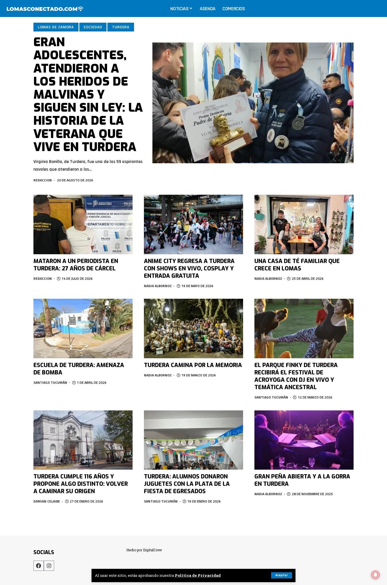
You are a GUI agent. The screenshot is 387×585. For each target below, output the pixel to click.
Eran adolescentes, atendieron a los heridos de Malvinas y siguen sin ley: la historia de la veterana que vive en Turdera (88, 94)
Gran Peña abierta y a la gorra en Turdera (302, 480)
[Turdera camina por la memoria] (193, 328)
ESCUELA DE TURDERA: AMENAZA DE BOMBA (78, 368)
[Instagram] (49, 566)
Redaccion (42, 180)
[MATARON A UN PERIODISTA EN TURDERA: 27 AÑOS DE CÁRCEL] (83, 224)
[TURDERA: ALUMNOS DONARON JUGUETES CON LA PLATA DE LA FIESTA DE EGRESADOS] (193, 440)
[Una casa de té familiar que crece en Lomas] (304, 224)
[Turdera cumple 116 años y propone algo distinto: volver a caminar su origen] (83, 440)
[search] (377, 8)
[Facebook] (38, 566)
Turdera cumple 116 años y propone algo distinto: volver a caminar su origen (80, 484)
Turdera (120, 27)
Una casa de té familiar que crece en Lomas (297, 264)
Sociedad (93, 27)
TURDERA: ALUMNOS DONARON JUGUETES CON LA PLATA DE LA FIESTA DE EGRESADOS (187, 484)
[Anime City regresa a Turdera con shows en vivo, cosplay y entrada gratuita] (193, 224)
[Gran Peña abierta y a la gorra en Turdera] (304, 440)
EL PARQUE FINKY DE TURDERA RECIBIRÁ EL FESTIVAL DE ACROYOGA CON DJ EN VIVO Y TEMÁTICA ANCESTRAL (296, 376)
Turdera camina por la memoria (193, 365)
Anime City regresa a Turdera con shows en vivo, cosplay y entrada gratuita (189, 268)
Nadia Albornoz (158, 286)
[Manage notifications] (375, 574)
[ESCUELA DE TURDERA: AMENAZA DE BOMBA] (83, 328)
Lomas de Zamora (56, 27)
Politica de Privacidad (198, 575)
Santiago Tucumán (50, 382)
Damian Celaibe (46, 501)
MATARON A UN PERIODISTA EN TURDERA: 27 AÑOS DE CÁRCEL (75, 264)
